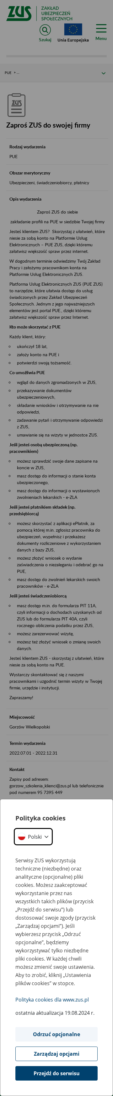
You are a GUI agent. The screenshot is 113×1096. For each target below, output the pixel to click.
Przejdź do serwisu (57, 1073)
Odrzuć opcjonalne (56, 1034)
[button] (33, 837)
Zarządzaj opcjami (56, 1053)
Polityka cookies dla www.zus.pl (52, 999)
